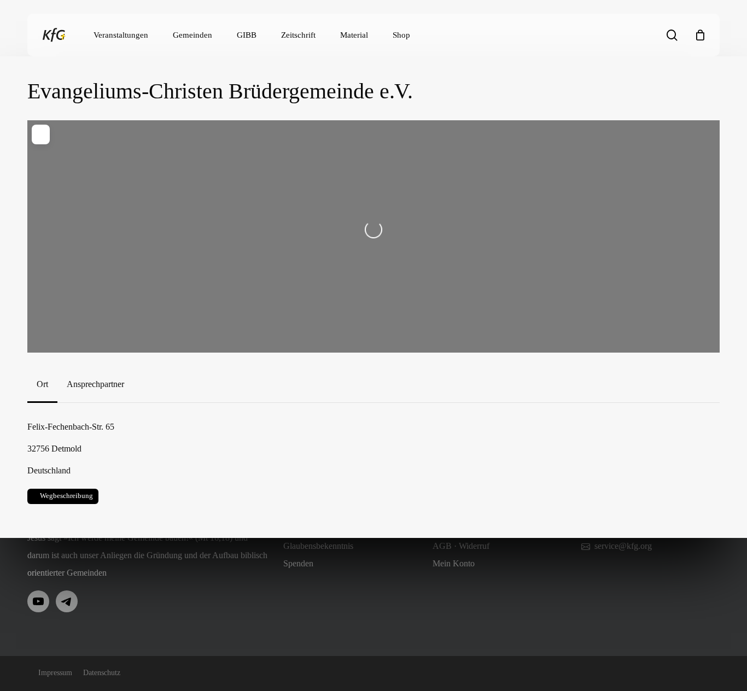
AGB (442, 546)
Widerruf (474, 546)
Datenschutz (101, 673)
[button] (42, 384)
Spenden (298, 563)
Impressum (55, 673)
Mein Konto (454, 563)
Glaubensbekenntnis (318, 546)
